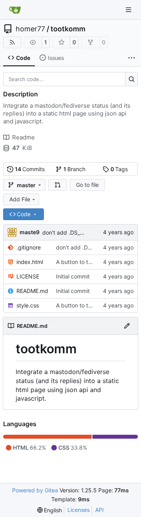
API (99, 509)
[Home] (15, 10)
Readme (23, 137)
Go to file (87, 184)
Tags (119, 169)
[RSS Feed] (12, 42)
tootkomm (68, 29)
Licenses (78, 509)
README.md (32, 290)
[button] (57, 185)
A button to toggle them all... (92, 261)
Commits (30, 169)
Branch (74, 169)
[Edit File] (127, 326)
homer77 (30, 29)
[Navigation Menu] (129, 9)
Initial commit (73, 276)
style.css (27, 305)
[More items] (131, 58)
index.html (29, 261)
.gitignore (28, 247)
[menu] (49, 510)
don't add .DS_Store (68, 232)
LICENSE (27, 276)
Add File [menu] (19, 199)
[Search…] (131, 79)
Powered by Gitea (35, 490)
